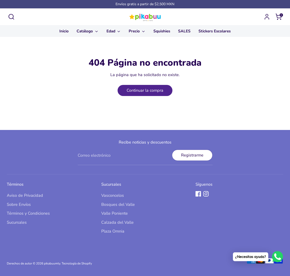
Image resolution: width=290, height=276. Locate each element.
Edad (111, 31)
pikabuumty (52, 263)
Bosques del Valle (118, 204)
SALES (184, 31)
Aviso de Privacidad (25, 195)
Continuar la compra (145, 90)
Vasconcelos (112, 195)
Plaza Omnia (112, 231)
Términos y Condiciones (28, 213)
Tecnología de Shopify (77, 263)
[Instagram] (206, 194)
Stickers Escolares (214, 31)
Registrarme (192, 155)
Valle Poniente (114, 213)
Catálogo (85, 31)
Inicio (64, 31)
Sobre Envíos (19, 204)
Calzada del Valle (117, 222)
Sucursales (17, 222)
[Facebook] (198, 194)
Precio (135, 31)
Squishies (161, 31)
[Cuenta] (266, 16)
